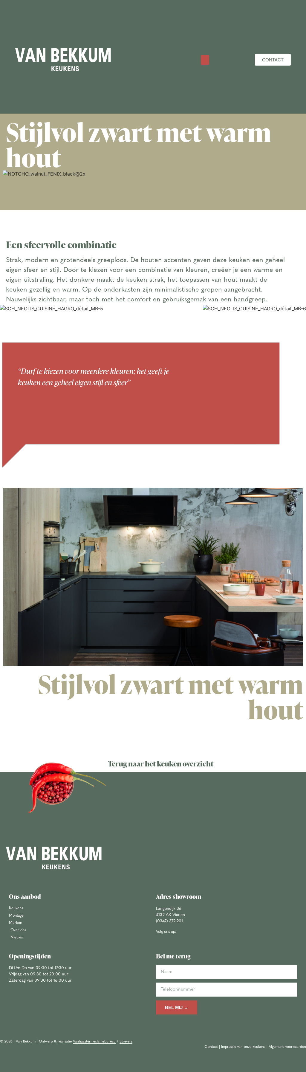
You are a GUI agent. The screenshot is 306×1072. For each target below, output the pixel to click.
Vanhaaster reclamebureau (94, 1041)
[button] (205, 60)
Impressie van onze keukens (243, 1047)
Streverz (126, 1041)
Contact (211, 1047)
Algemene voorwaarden (287, 1047)
